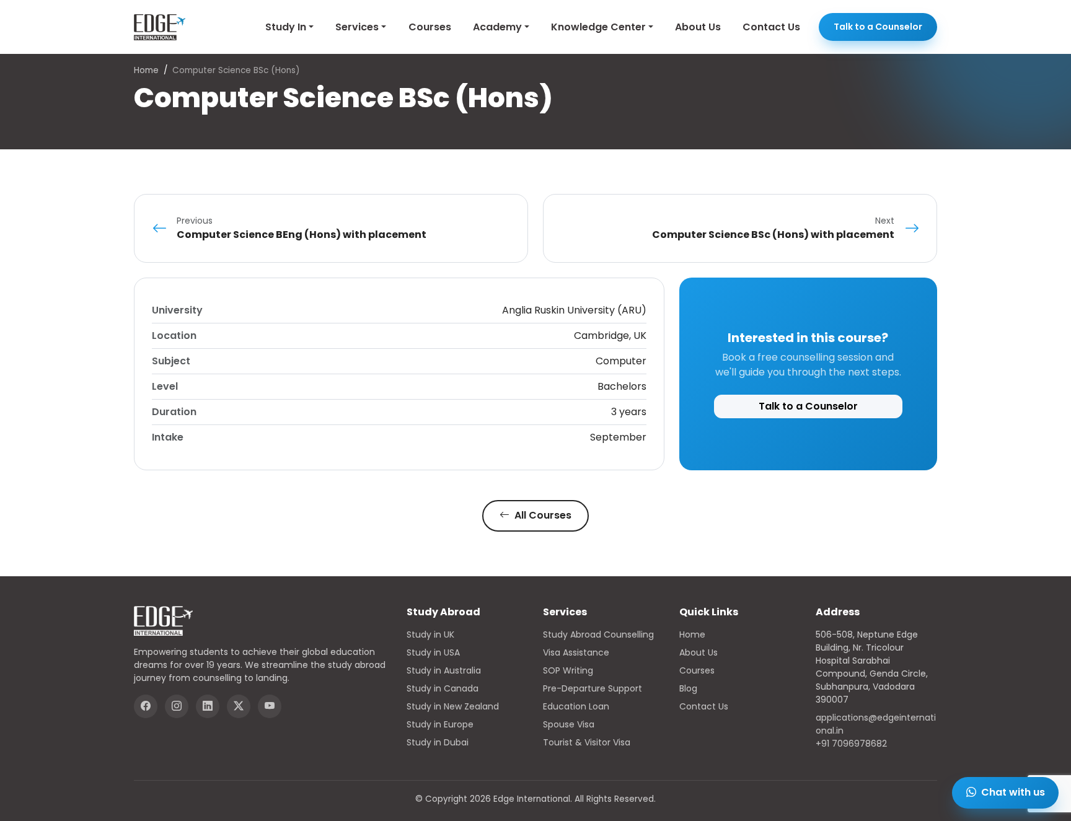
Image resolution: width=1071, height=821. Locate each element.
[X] (238, 706)
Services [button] (357, 27)
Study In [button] (285, 27)
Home (146, 70)
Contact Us (771, 27)
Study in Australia (444, 670)
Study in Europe (440, 724)
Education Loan (576, 706)
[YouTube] (269, 706)
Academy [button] (497, 27)
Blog (688, 688)
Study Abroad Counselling (598, 634)
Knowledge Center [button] (598, 27)
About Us (698, 27)
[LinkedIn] (207, 706)
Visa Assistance (576, 652)
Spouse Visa (568, 724)
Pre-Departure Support (592, 688)
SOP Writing (568, 670)
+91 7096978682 (851, 743)
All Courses (541, 515)
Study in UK (430, 634)
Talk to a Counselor (878, 26)
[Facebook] (145, 706)
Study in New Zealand (453, 706)
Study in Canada (442, 688)
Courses (429, 27)
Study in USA (433, 652)
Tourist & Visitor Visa (586, 742)
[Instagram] (176, 706)
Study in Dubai (438, 742)
